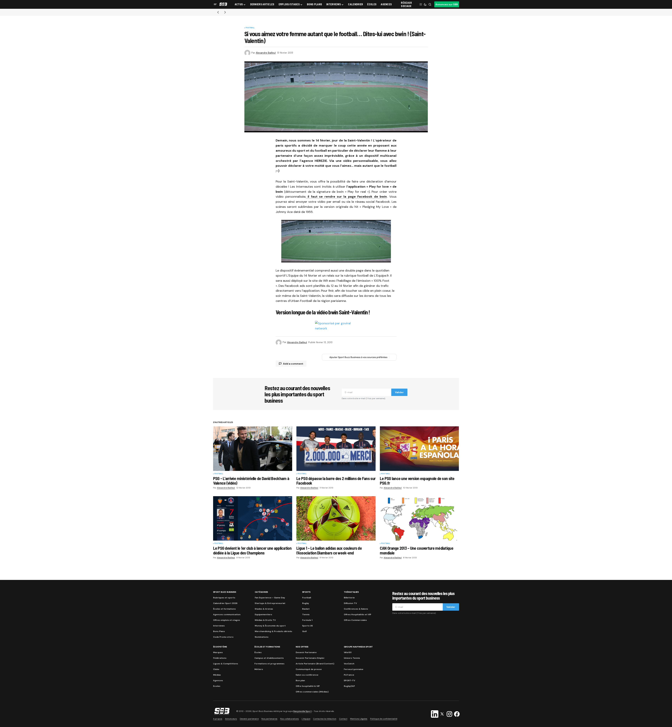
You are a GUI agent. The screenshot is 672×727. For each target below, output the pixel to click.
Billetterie (349, 597)
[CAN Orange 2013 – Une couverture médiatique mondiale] (419, 518)
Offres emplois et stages (226, 620)
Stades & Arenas (264, 608)
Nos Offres (302, 646)
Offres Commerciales (355, 620)
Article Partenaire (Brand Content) (315, 663)
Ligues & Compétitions (225, 663)
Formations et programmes (269, 663)
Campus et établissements (269, 658)
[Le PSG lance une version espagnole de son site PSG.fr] (419, 448)
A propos (217, 718)
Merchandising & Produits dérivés (273, 631)
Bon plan (300, 680)
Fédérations (219, 658)
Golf (304, 631)
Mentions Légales (358, 718)
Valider (399, 392)
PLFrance (349, 674)
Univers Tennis (352, 658)
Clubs (216, 669)
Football (250, 28)
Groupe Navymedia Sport (358, 646)
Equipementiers (263, 614)
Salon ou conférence (307, 674)
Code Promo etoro (223, 637)
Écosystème (220, 646)
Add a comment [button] (293, 363)
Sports (306, 592)
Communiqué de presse (309, 669)
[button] (215, 4)
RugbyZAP (349, 686)
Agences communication (227, 614)
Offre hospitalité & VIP (308, 686)
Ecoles (216, 686)
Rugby (305, 603)
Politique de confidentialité (383, 718)
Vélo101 (347, 652)
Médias (217, 674)
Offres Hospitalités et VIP (357, 614)
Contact (343, 718)
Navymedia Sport (302, 711)
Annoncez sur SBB (446, 4)
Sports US (307, 625)
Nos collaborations (289, 718)
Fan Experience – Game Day (270, 597)
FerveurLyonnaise (353, 669)
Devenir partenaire (249, 718)
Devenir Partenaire (306, 652)
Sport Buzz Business (224, 592)
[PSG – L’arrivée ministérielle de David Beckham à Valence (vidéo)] (252, 448)
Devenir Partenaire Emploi (310, 658)
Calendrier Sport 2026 (225, 603)
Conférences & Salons (356, 608)
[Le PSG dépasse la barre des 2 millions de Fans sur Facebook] (336, 448)
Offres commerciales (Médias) (312, 691)
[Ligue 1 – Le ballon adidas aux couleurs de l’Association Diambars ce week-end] (336, 518)
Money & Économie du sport (270, 625)
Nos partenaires (269, 718)
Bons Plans (219, 631)
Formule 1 (307, 620)
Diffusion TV (350, 603)
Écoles (258, 652)
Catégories (261, 592)
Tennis (306, 614)
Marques (218, 652)
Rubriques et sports (224, 597)
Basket (306, 608)
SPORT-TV (349, 680)
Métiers (258, 669)
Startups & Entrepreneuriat (270, 603)
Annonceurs (231, 718)
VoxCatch (349, 663)
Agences (218, 680)
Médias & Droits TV (265, 620)
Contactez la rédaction (324, 718)
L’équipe (306, 718)
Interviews (219, 625)
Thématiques (351, 592)
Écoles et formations (224, 608)
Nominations (261, 637)
